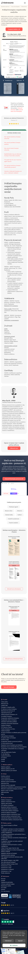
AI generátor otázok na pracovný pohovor (11, 741)
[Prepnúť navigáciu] (25, 2)
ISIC (2, 827)
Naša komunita (5, 792)
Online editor (4, 701)
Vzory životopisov (5, 778)
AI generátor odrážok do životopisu (10, 718)
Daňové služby (9, 514)
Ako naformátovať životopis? (8, 862)
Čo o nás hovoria (5, 891)
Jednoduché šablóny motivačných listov (11, 818)
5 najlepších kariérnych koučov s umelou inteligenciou (11, 845)
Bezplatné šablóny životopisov (9, 807)
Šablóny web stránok (6, 803)
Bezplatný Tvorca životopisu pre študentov (12, 745)
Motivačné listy (5, 783)
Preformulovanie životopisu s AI (9, 714)
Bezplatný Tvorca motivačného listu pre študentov (14, 746)
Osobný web (4, 705)
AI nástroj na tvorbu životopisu (9, 709)
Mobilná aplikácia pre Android (9, 770)
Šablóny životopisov (6, 799)
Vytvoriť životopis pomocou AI (14, 479)
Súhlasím (15, 945)
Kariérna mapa (5, 739)
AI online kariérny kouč (7, 743)
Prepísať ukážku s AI (14, 29)
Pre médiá (3, 887)
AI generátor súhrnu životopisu (9, 720)
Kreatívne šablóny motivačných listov (10, 816)
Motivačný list (4, 703)
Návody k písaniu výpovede (8, 785)
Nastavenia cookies (6, 885)
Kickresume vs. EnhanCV (7, 869)
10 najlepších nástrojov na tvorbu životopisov (12, 829)
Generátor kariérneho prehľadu (9, 721)
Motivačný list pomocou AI (8, 710)
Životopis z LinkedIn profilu (8, 707)
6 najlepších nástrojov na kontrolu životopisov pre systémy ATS (14, 838)
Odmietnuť (8, 940)
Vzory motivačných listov (7, 779)
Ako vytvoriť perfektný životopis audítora (12, 143)
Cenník (3, 761)
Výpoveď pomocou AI (6, 712)
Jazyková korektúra (6, 755)
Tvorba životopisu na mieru (8, 729)
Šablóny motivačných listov (8, 801)
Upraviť (20, 940)
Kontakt (3, 880)
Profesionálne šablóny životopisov (9, 810)
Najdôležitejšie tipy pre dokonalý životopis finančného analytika (12, 154)
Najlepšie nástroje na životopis (9, 853)
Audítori (20, 514)
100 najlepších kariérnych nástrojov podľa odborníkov (12, 857)
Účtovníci (19, 510)
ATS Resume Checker (6, 727)
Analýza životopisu (6, 725)
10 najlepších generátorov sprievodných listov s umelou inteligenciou (13, 835)
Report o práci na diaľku (7, 790)
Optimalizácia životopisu (7, 736)
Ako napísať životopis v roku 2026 (9, 860)
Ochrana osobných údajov (7, 884)
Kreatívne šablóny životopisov (8, 812)
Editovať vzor (14, 448)
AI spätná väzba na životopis (8, 737)
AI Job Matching (5, 754)
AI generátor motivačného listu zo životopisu (12, 748)
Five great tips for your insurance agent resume (12, 160)
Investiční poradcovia (13, 518)
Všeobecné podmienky (7, 882)
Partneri (3, 889)
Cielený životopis (5, 730)
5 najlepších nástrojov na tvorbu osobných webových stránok (12, 841)
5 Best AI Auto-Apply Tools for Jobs (10, 848)
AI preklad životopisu (6, 716)
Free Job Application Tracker (8, 752)
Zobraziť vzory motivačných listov (14, 658)
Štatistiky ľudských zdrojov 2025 (9, 864)
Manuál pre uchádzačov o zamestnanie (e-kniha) (13, 787)
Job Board (3, 750)
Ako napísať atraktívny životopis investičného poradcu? (12, 166)
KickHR (3, 759)
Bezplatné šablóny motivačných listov (10, 814)
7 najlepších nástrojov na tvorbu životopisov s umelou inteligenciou (12, 831)
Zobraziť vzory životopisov (14, 589)
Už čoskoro (4, 757)
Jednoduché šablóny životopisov (9, 809)
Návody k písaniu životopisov (8, 781)
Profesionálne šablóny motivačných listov (11, 819)
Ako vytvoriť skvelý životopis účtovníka (11, 149)
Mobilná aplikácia (5, 767)
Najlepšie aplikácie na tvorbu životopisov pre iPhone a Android (12, 850)
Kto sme (3, 878)
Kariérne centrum (5, 776)
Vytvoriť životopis (9, 687)
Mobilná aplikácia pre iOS (7, 768)
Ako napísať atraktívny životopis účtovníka (12, 137)
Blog (2, 794)
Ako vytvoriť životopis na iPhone (9, 825)
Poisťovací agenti (13, 506)
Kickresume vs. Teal (6, 871)
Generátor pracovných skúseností (9, 723)
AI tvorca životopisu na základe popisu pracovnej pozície (13, 733)
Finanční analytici (13, 522)
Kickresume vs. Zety (6, 865)
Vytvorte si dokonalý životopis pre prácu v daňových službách (13, 172)
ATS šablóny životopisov (7, 805)
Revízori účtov (8, 510)
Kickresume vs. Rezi (6, 867)
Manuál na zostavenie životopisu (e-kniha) (12, 788)
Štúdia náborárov (5, 873)
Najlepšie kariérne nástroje (8, 855)
